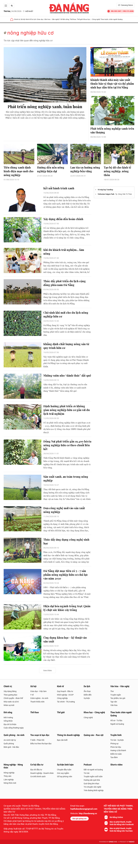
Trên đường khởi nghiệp (94, 790)
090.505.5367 (116, 11)
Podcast (88, 764)
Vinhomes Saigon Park (106, 194)
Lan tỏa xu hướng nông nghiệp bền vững (85, 169)
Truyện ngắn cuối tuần (93, 776)
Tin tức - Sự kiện (117, 740)
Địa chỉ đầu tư (36, 769)
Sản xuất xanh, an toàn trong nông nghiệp (65, 478)
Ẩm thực (87, 691)
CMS (113, 842)
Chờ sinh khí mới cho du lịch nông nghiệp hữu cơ (65, 314)
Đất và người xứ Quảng (93, 769)
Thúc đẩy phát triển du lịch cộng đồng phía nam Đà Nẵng (64, 283)
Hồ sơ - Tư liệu (116, 720)
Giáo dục (40, 19)
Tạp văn (113, 701)
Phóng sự (114, 743)
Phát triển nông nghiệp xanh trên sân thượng (112, 130)
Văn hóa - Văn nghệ (51, 19)
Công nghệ (88, 717)
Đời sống (66, 19)
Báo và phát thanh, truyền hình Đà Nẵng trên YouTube (121, 829)
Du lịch (33, 19)
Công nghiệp (62, 698)
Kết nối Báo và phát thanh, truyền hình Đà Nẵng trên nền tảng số (118, 808)
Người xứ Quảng (117, 724)
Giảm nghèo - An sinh (39, 698)
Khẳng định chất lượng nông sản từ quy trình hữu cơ (66, 346)
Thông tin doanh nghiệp (68, 735)
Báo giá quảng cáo (80, 818)
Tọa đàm (114, 757)
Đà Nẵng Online (116, 817)
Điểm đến (88, 694)
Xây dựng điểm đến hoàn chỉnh (63, 219)
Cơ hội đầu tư (36, 764)
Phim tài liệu (115, 747)
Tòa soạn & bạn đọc (39, 735)
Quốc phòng (9, 743)
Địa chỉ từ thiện (10, 724)
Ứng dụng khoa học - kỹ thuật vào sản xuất (65, 639)
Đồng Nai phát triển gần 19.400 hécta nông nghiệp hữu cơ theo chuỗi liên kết (67, 445)
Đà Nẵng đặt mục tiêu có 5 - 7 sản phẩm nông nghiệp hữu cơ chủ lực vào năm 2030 (65, 574)
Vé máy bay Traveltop (105, 189)
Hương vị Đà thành (118, 750)
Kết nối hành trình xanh (58, 188)
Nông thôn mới (10, 783)
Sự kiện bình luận (65, 764)
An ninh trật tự (10, 740)
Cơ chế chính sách (38, 776)
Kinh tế (28, 19)
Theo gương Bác (10, 694)
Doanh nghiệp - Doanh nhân (42, 773)
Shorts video (116, 764)
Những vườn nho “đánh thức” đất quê (67, 375)
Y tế (60, 19)
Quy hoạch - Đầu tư (65, 691)
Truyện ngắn (115, 694)
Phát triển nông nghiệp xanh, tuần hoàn (45, 106)
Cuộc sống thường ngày (14, 727)
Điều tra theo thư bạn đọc (40, 743)
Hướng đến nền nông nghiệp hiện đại (50, 169)
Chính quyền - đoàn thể (13, 698)
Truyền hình (116, 735)
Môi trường (8, 717)
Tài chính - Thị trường (66, 701)
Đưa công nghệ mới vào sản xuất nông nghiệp (64, 510)
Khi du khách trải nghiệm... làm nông (63, 251)
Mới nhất (29, 11)
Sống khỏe (8, 721)
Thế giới (80, 19)
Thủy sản (7, 776)
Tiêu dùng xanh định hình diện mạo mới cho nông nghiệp (18, 171)
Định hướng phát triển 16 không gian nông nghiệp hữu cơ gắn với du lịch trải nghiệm (66, 409)
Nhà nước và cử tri (11, 701)
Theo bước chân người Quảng (111, 19)
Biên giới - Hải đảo (11, 747)
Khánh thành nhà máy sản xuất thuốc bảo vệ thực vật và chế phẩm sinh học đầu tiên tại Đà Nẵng (112, 83)
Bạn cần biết (62, 740)
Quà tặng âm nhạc (91, 783)
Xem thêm (47, 670)
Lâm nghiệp (9, 779)
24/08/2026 (12, 11)
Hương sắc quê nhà (92, 780)
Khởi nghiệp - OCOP (65, 694)
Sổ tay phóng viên (64, 776)
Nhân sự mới (9, 705)
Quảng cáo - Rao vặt (94, 735)
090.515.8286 (128, 11)
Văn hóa (113, 705)
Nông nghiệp (9, 772)
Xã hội (23, 19)
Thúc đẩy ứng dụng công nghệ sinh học (66, 541)
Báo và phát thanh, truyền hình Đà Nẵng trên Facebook (122, 823)
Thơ (112, 691)
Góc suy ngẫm (63, 773)
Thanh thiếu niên (37, 701)
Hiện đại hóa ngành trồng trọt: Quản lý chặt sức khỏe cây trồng (66, 608)
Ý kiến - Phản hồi (37, 740)
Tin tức (86, 773)
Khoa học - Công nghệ (91, 19)
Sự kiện (87, 698)
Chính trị (17, 19)
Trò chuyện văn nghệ (92, 787)
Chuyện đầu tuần (64, 769)
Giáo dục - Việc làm (38, 691)
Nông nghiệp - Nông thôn (13, 766)
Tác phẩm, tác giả (117, 698)
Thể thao (73, 19)
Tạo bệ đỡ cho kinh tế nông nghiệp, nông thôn (117, 171)
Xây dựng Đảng (10, 691)
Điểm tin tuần (116, 754)
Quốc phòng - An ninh (14, 735)
